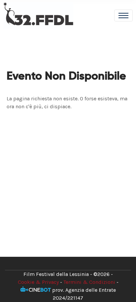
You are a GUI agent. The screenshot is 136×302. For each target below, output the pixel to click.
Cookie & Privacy (38, 282)
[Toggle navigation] (123, 15)
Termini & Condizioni (89, 282)
